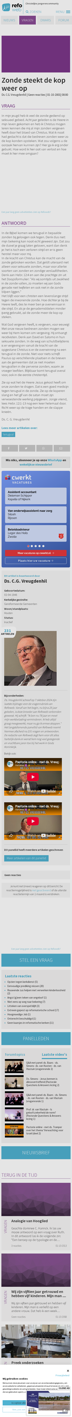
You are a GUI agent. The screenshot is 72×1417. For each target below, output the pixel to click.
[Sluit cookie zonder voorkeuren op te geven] (68, 1370)
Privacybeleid (62, 1375)
